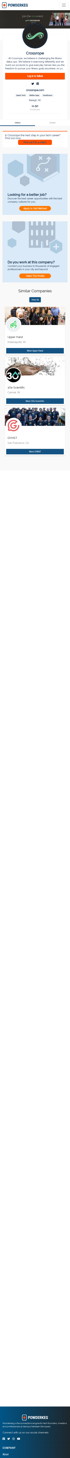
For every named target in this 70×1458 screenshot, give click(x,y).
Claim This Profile (35, 276)
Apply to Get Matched (35, 208)
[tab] (15, 5)
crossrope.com (35, 90)
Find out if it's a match (35, 142)
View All (35, 300)
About (6, 1454)
